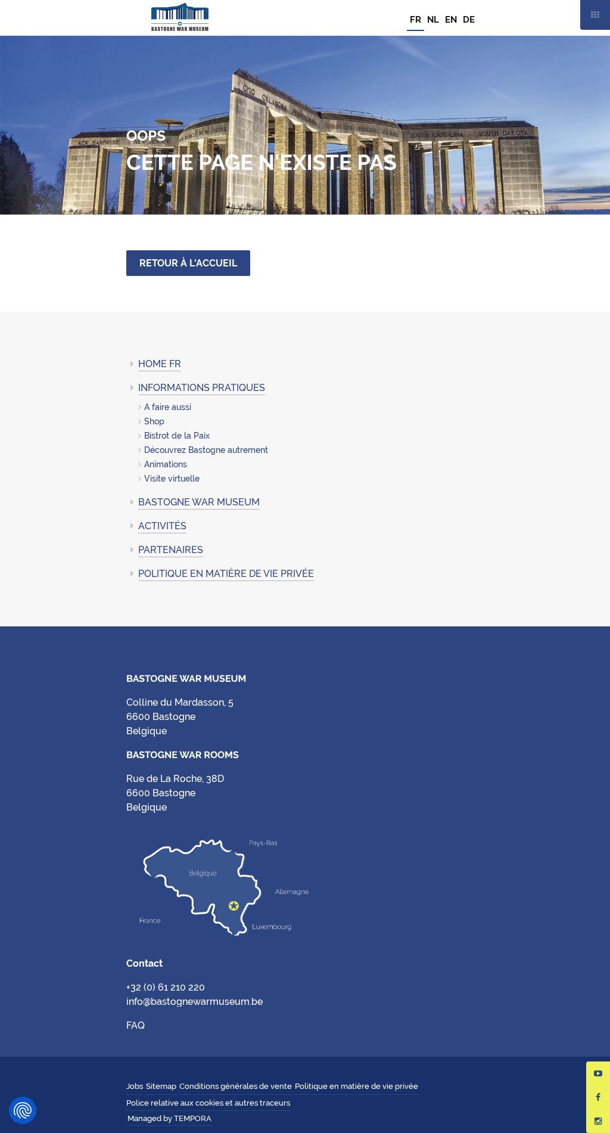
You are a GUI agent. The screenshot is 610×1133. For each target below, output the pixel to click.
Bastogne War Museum (180, 18)
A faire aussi (167, 407)
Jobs (134, 1086)
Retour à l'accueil (188, 263)
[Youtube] (598, 1073)
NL (433, 19)
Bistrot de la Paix (177, 435)
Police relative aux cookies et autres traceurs (208, 1102)
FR (415, 19)
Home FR (159, 364)
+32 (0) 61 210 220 (165, 987)
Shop (154, 421)
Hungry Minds (222, 1119)
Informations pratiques (201, 387)
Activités (162, 526)
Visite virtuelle (172, 478)
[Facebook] (598, 1097)
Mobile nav (595, 15)
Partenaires (170, 549)
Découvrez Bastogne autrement (206, 450)
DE (469, 19)
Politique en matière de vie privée (226, 573)
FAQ (135, 1025)
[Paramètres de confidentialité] (22, 1110)
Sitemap (161, 1086)
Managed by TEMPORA (169, 1118)
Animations (165, 464)
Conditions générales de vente (235, 1086)
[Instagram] (598, 1121)
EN (451, 19)
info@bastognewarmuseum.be (194, 1001)
